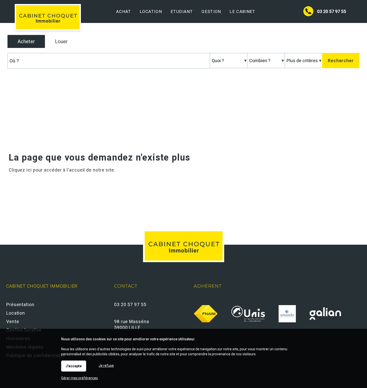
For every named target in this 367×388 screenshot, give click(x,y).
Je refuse (106, 366)
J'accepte (74, 366)
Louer (61, 41)
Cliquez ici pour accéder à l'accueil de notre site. (62, 170)
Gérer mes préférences (79, 378)
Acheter (26, 41)
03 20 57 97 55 (331, 11)
